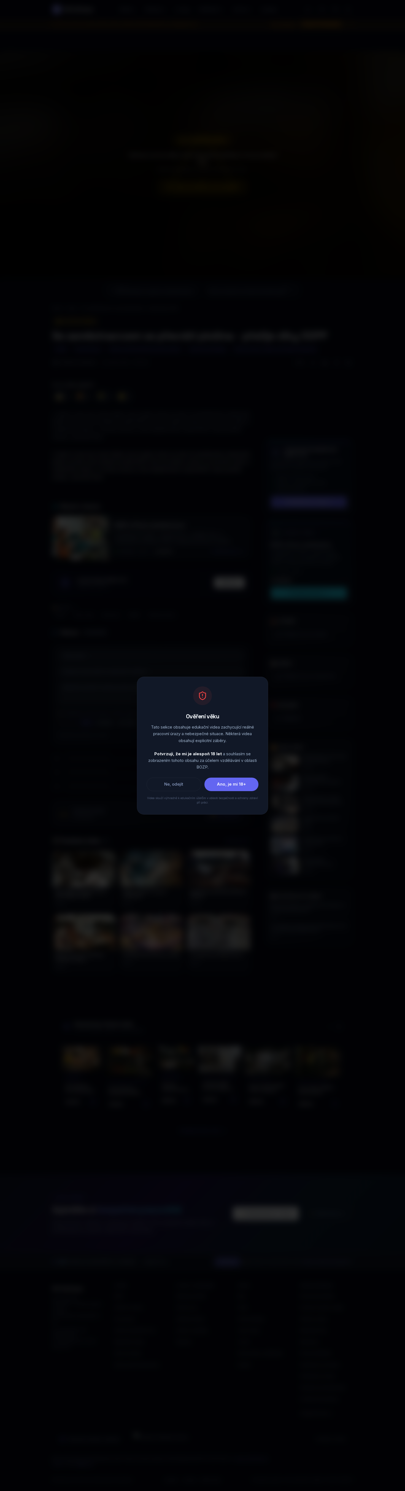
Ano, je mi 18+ (231, 783)
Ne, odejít (173, 783)
